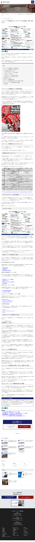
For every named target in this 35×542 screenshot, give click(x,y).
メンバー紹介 (4, 532)
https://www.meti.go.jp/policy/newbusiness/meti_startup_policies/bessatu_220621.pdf (18, 191)
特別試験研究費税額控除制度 (6, 290)
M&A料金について (15, 532)
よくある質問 (25, 532)
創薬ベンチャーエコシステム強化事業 (8, 281)
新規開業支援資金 (5, 267)
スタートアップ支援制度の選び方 (9, 79)
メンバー (25, 466)
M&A (3, 463)
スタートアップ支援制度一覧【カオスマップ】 (11, 69)
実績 (13, 531)
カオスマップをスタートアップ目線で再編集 (11, 72)
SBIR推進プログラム (5, 280)
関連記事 (6, 83)
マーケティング (15, 464)
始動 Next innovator (5, 299)
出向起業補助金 (4, 283)
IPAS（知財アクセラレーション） (7, 302)
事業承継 (14, 463)
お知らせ (25, 527)
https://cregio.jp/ (6, 405)
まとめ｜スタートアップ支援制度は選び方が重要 (12, 82)
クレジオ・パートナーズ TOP (5, 14)
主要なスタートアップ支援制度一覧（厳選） (11, 75)
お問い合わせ (25, 535)
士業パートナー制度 (15, 535)
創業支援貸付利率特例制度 (6, 270)
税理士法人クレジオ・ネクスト (6, 536)
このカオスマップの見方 (8, 73)
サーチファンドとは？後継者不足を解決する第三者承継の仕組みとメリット (14, 415)
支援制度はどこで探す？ (8, 77)
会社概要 (3, 530)
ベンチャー (8, 18)
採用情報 (3, 535)
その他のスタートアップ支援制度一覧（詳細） (12, 76)
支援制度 (3, 464)
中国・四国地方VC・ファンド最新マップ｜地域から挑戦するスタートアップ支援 (14, 413)
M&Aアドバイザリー (15, 527)
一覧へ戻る (17, 433)
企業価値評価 (14, 530)
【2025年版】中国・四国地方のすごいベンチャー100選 (10, 411)
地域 (24, 463)
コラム (12, 14)
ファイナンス (26, 464)
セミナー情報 (25, 528)
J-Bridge (3, 312)
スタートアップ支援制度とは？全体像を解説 (11, 68)
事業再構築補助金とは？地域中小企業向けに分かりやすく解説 (11, 414)
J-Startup (3, 309)
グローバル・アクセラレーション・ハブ (8, 310)
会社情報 (3, 528)
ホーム (3, 527)
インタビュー (15, 466)
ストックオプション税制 (6, 291)
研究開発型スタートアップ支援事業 (7, 279)
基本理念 (3, 531)
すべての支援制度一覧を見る (6, 321)
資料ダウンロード (26, 531)
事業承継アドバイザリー (16, 528)
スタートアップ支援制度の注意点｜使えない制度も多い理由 (13, 80)
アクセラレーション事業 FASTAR (7, 300)
